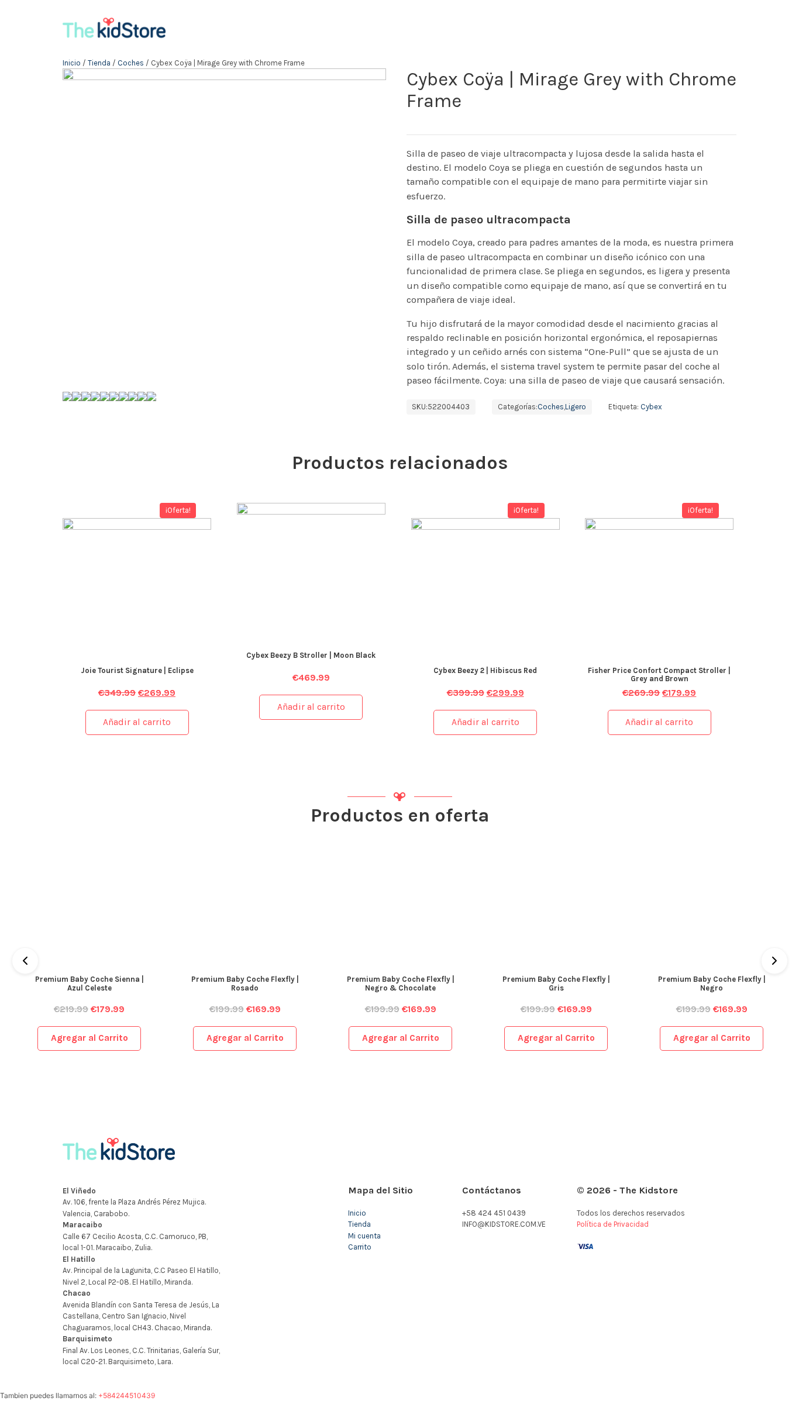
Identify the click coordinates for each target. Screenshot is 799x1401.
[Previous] (25, 960)
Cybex (651, 406)
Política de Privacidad (613, 1224)
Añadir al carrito (137, 722)
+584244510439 (126, 1395)
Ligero (575, 406)
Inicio (72, 62)
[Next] (774, 960)
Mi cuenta (364, 1235)
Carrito (359, 1247)
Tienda (99, 62)
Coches (131, 62)
